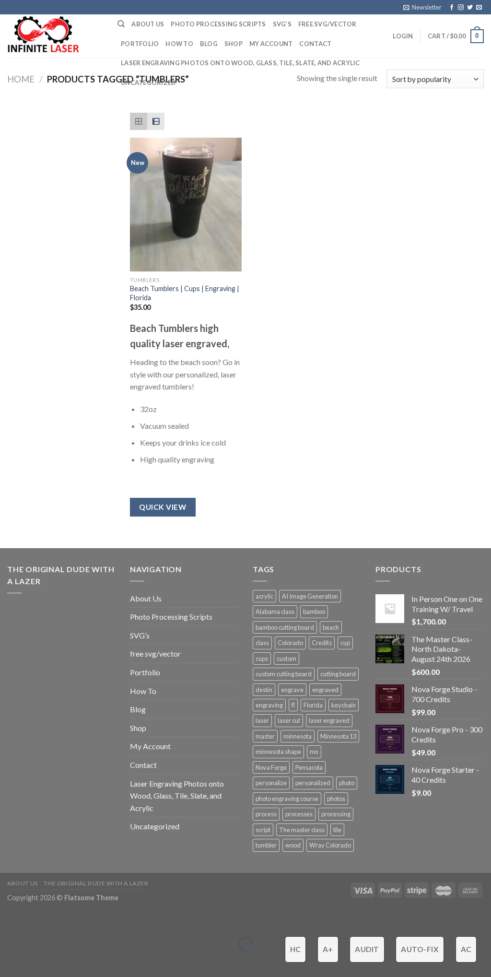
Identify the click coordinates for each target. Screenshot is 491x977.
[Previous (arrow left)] (9, 960)
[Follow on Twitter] (470, 7)
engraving (269, 705)
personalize (271, 783)
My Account (271, 43)
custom (286, 658)
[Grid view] (138, 121)
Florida (313, 705)
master (265, 736)
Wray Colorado (330, 845)
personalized (312, 783)
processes (299, 814)
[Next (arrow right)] (37, 960)
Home (21, 79)
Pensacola (309, 767)
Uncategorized (148, 82)
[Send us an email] (479, 7)
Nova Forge (271, 767)
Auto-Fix (420, 949)
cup (345, 643)
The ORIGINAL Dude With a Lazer (96, 883)
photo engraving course (287, 798)
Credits (322, 643)
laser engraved (329, 720)
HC (295, 949)
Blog (209, 43)
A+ (328, 949)
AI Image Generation (310, 596)
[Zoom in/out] (37, 919)
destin (264, 690)
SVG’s (282, 24)
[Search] (121, 24)
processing (336, 814)
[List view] (155, 121)
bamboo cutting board (285, 627)
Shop (233, 43)
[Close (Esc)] (9, 919)
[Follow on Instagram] (461, 7)
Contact (315, 43)
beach (331, 627)
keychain (343, 705)
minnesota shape (278, 751)
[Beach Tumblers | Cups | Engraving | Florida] (186, 204)
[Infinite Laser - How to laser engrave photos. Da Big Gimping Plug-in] (55, 36)
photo (346, 783)
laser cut (289, 720)
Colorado (290, 643)
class (262, 643)
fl (293, 705)
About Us (147, 24)
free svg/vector (327, 24)
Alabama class (275, 611)
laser (262, 720)
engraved (325, 690)
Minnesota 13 (338, 736)
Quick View (162, 507)
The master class (302, 830)
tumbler (266, 845)
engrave (292, 690)
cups (262, 658)
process (266, 814)
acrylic (264, 596)
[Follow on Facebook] (452, 7)
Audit (367, 949)
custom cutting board (284, 674)
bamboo (314, 611)
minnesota (297, 736)
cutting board (338, 674)
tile (337, 830)
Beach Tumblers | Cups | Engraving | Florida (184, 293)
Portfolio (140, 43)
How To (179, 43)
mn (314, 751)
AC (466, 949)
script (263, 830)
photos (336, 798)
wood (293, 845)
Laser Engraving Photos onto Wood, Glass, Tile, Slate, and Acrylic (240, 63)
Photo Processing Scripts (218, 24)
